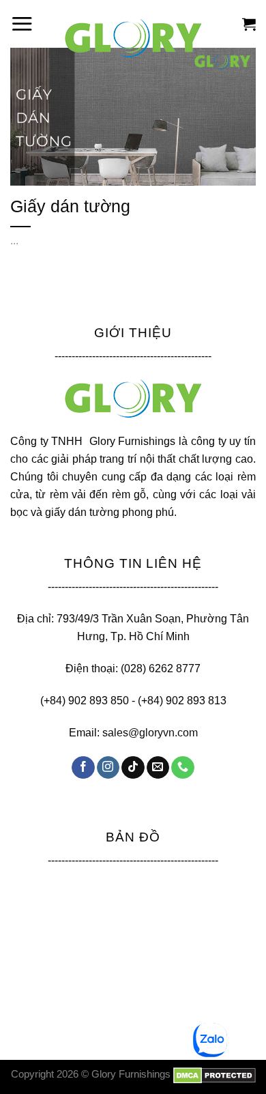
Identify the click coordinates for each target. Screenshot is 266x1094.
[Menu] (21, 23)
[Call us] (182, 767)
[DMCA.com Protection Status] (214, 1074)
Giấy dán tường (70, 206)
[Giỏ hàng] (249, 24)
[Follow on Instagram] (108, 767)
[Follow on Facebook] (83, 767)
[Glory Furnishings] (133, 38)
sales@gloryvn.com (150, 732)
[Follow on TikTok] (132, 767)
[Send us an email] (158, 767)
